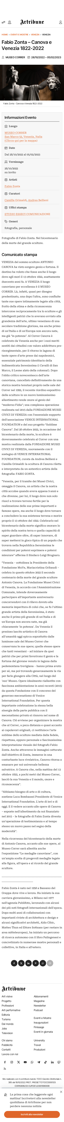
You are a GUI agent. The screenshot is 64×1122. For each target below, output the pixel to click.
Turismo (6, 1019)
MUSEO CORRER (15, 57)
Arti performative (11, 1010)
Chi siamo (7, 1040)
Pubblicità (7, 1045)
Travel (37, 1045)
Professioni (8, 1005)
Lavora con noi (10, 1054)
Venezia (35, 34)
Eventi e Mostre (19, 34)
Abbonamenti (41, 996)
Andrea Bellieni (38, 200)
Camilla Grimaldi (16, 200)
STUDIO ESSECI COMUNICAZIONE (27, 214)
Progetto (6, 1001)
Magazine (39, 1001)
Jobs (4, 1028)
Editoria (6, 1014)
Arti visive (7, 996)
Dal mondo (7, 1024)
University (39, 1040)
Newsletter (40, 1005)
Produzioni (39, 1049)
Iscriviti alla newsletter (32, 1114)
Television (7, 1033)
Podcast (38, 1010)
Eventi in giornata (43, 1031)
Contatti (6, 1049)
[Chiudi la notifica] (61, 1091)
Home (5, 34)
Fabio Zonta (12, 186)
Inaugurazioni (41, 1022)
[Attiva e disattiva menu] (3, 22)
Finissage (39, 1027)
